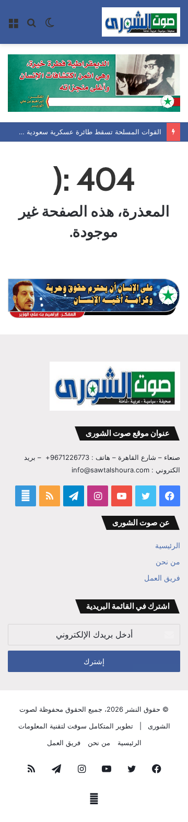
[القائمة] (13, 26)
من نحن (168, 562)
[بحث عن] (31, 26)
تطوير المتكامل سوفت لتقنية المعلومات (75, 726)
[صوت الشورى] (141, 22)
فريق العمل (162, 578)
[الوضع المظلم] (49, 26)
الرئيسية (167, 545)
